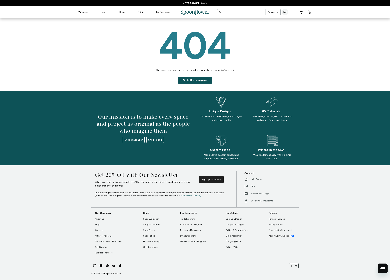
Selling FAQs (232, 247)
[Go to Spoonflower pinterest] (107, 265)
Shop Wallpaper (133, 139)
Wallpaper (83, 12)
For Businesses (163, 12)
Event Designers (188, 236)
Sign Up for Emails (211, 179)
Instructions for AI (104, 252)
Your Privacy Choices (279, 236)
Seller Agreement (234, 236)
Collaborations (150, 247)
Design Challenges (235, 224)
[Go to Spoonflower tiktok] (120, 265)
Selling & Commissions (237, 230)
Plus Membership (151, 241)
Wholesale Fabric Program (193, 241)
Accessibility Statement (280, 230)
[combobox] (273, 12)
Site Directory (101, 247)
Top (293, 265)
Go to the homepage (195, 80)
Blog (97, 224)
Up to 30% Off (191, 3)
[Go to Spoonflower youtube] (114, 265)
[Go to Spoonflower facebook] (101, 265)
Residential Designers (190, 230)
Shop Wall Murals (151, 224)
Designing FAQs (233, 241)
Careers (99, 230)
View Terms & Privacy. (191, 195)
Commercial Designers (191, 224)
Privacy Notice (275, 224)
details (203, 3)
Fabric (141, 12)
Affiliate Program (103, 236)
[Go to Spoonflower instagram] (94, 265)
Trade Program (187, 219)
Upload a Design (234, 219)
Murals (104, 12)
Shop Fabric (155, 139)
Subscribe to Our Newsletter (109, 241)
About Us (99, 219)
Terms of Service (277, 219)
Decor (122, 12)
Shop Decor (149, 230)
